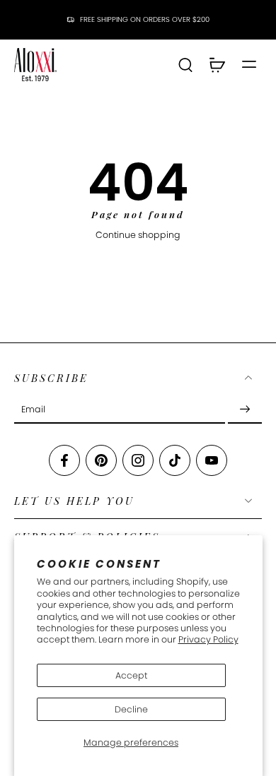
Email (33, 409)
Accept (131, 675)
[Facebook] (64, 460)
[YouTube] (211, 460)
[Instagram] (138, 460)
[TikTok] (174, 460)
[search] (185, 64)
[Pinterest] (101, 460)
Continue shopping (138, 235)
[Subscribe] (245, 409)
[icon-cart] (216, 64)
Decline (131, 709)
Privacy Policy (208, 639)
